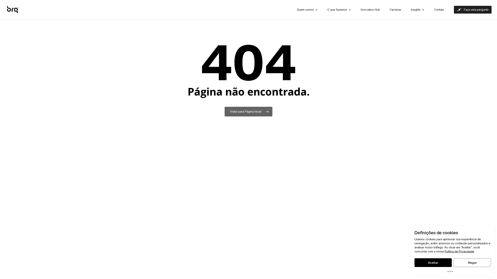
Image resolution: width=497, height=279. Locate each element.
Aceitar (433, 262)
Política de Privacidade (459, 251)
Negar (472, 262)
